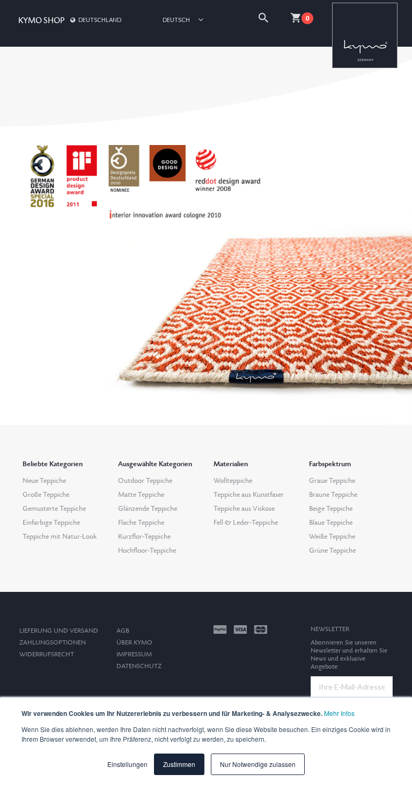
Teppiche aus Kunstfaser (249, 494)
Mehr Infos (339, 713)
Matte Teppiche (141, 494)
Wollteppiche (233, 480)
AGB (122, 631)
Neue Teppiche (44, 480)
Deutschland (99, 19)
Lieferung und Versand (58, 631)
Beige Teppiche (330, 508)
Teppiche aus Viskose (244, 508)
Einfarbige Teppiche (51, 522)
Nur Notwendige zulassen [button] (258, 764)
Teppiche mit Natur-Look (60, 536)
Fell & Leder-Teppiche (246, 522)
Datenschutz (138, 666)
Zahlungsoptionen (52, 643)
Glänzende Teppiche (147, 508)
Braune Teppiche (333, 494)
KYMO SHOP (41, 21)
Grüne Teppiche (332, 550)
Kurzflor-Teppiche (144, 536)
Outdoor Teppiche (145, 480)
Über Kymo (134, 643)
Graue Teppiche (332, 480)
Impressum (134, 654)
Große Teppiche (46, 494)
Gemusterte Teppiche (54, 508)
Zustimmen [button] (179, 764)
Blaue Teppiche (330, 522)
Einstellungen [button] (127, 764)
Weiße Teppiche (332, 536)
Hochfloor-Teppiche (147, 550)
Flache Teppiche (141, 522)
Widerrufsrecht (46, 654)
